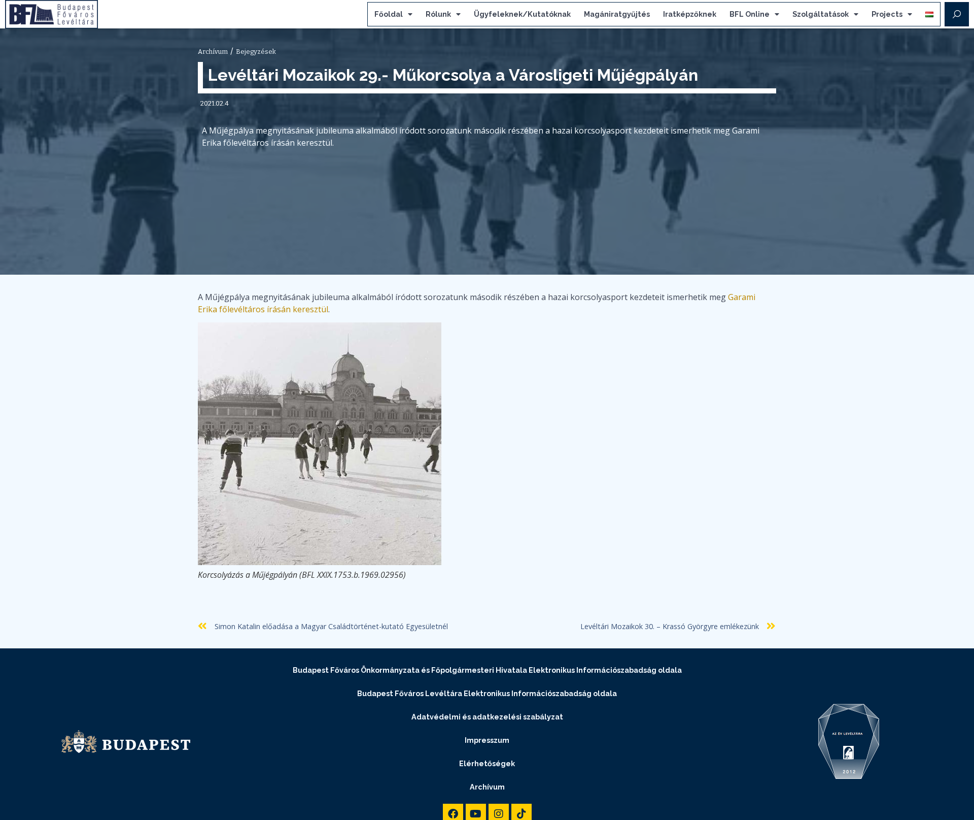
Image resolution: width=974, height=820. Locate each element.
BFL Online (749, 14)
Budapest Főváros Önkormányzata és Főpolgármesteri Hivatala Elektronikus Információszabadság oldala (487, 670)
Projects (887, 14)
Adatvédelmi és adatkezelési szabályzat (487, 716)
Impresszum (487, 740)
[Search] (957, 14)
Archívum (487, 786)
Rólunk (438, 14)
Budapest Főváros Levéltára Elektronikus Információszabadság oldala (487, 693)
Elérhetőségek (487, 763)
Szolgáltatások (820, 14)
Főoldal (388, 14)
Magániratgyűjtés (617, 14)
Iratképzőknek (689, 14)
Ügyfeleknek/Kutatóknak (522, 14)
